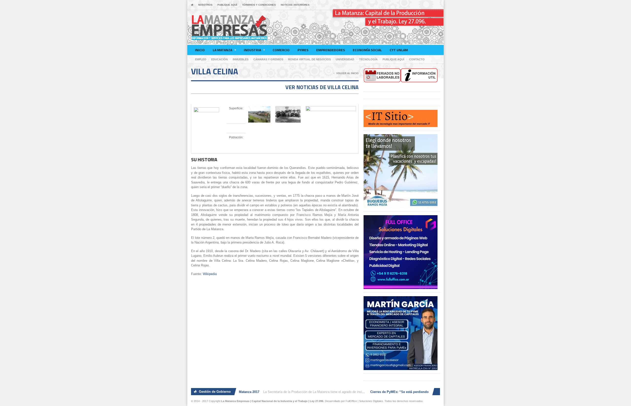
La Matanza (222, 49)
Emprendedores (330, 49)
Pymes (303, 49)
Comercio (281, 49)
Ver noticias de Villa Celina (322, 87)
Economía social (367, 49)
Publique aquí (227, 4)
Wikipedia (210, 274)
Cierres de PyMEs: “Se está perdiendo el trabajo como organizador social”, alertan (428, 392)
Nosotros (205, 4)
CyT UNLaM (399, 49)
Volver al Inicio (347, 73)
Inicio (200, 49)
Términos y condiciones (259, 4)
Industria (252, 49)
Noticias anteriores (295, 4)
